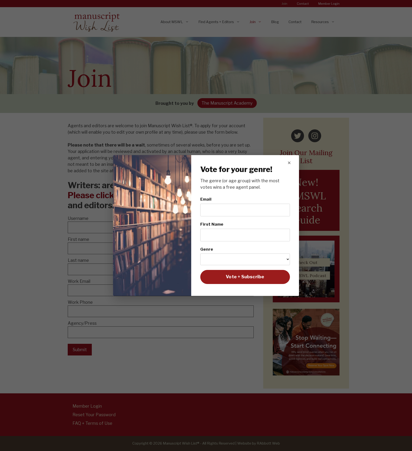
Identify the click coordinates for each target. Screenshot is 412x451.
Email (205, 199)
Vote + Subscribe (245, 276)
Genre (206, 249)
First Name (211, 224)
